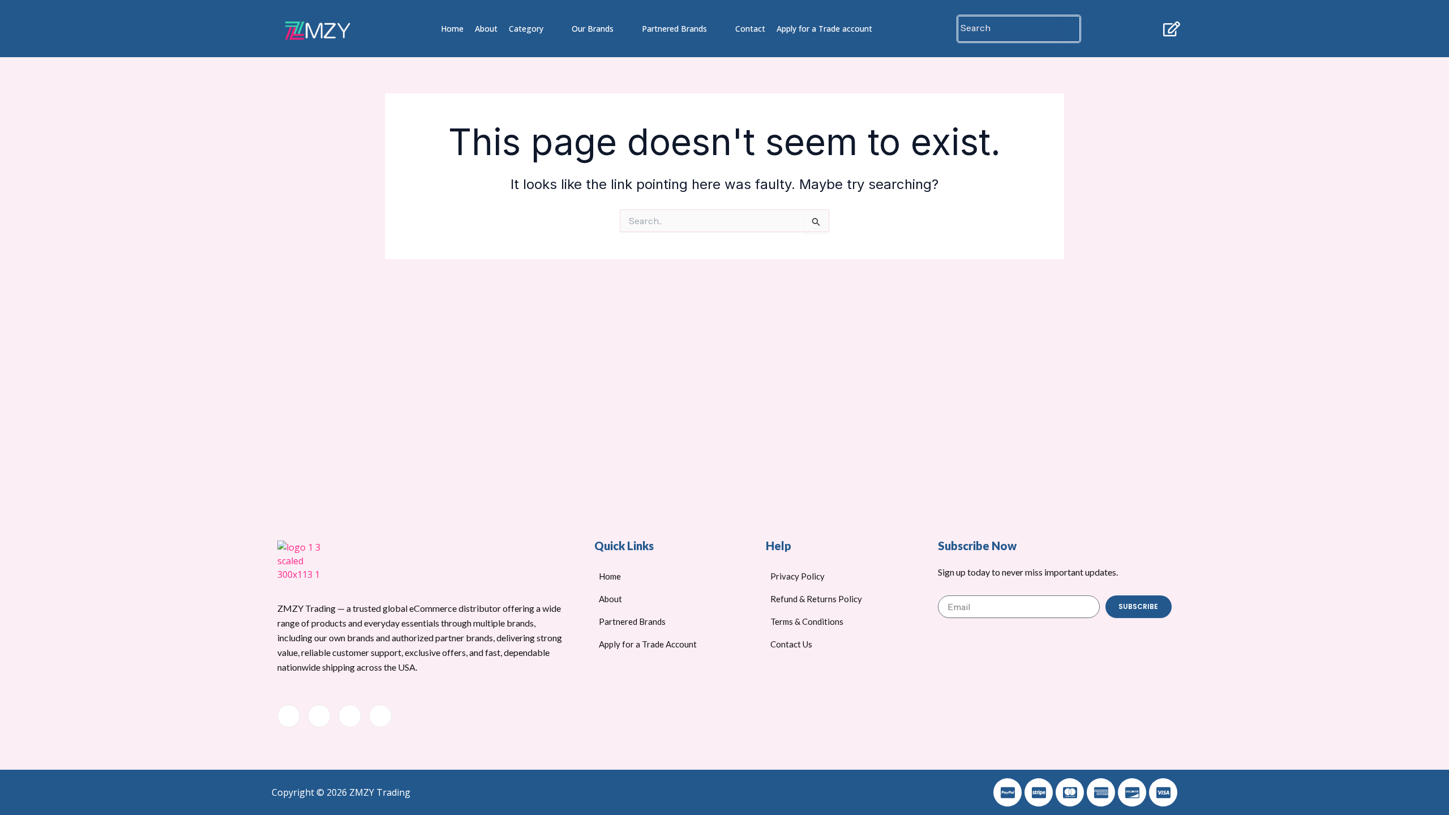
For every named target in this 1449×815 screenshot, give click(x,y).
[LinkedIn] (349, 716)
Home (452, 28)
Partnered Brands (674, 28)
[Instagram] (380, 716)
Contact (750, 28)
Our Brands (593, 28)
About (486, 28)
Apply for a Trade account (824, 28)
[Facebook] (288, 716)
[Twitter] (319, 716)
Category (526, 28)
